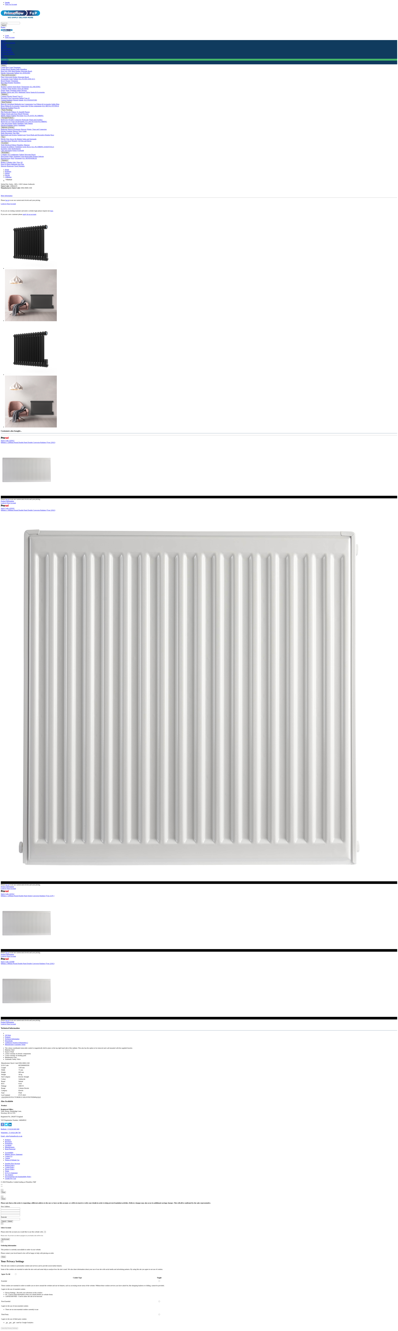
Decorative (4, 98)
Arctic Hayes (26, 147)
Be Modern (18, 139)
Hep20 (20, 114)
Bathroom (4, 129)
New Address (5, 1206)
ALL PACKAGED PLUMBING (36, 121)
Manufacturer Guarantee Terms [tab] (15, 1044)
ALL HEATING (34, 87)
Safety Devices (22, 90)
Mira (17, 133)
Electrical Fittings (10, 145)
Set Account (5, 1239)
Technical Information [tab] (12, 1039)
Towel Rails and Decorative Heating (38, 135)
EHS (9, 71)
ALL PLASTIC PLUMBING (34, 116)
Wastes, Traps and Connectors (37, 129)
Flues (2, 77)
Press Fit (17, 108)
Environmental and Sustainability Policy (18, 1177)
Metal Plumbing (6, 102)
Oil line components (35, 106)
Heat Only (4, 71)
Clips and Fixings (6, 123)
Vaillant (16, 73)
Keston (15, 77)
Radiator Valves (12, 125)
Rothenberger (16, 149)
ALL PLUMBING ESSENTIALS (42, 147)
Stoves (12, 139)
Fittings (3, 114)
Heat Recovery (6, 158)
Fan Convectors (13, 98)
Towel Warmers (19, 166)
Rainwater (25, 120)
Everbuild (20, 150)
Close (3, 1192)
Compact (4, 96)
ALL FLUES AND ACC (26, 79)
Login (7, 35)
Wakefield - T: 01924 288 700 (11, 1133)
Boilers (4, 65)
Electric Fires (5, 139)
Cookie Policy (9, 1167)
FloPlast (13, 116)
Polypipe (26, 114)
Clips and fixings (6, 150)
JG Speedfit (20, 112)
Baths (3, 133)
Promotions (8, 1143)
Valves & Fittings (23, 88)
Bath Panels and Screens (9, 135)
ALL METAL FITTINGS (50, 106)
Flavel (9, 141)
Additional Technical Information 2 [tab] (16, 1043)
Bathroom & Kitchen (8, 127)
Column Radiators (7, 100)
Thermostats (25, 87)
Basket (3, 27)
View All (19, 162)
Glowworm (10, 73)
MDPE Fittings (6, 116)
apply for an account (29, 214)
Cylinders (4, 88)
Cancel (4, 1221)
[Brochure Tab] (1, 1184)
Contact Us (8, 1156)
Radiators (4, 94)
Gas (9, 121)
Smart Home (16, 87)
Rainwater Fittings (10, 112)
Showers (24, 129)
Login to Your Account (8, 204)
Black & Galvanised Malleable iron (12, 104)
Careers (7, 1158)
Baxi (7, 67)
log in (7, 200)
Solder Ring (55, 104)
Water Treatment (11, 90)
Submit (10, 1221)
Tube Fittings (28, 123)
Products (8, 1140)
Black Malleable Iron (14, 164)
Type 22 (27, 98)
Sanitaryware (21, 135)
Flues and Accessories (8, 75)
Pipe (2, 112)
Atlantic (21, 100)
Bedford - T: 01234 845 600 (10, 1129)
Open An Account (11, 4)
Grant (11, 67)
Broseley (15, 141)
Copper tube (24, 106)
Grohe (24, 131)
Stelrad (21, 98)
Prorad (15, 96)
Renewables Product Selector (34, 156)
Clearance (5, 160)
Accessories (5, 79)
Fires (3, 137)
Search (4, 25)
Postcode (4, 1217)
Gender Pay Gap (10, 1178)
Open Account (10, 37)
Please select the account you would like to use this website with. (22, 1232)
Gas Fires (4, 141)
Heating (4, 85)
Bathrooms (4, 120)
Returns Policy (10, 1165)
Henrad (15, 100)
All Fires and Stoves (24, 141)
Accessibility (9, 1152)
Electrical (4, 125)
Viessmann (17, 67)
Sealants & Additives (8, 147)
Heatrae (7, 81)
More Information (6, 196)
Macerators (8, 133)
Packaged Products (7, 118)
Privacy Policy (10, 1169)
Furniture (9, 131)
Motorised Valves (24, 92)
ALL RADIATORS (30, 100)
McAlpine (20, 116)
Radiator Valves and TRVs (9, 92)
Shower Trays (17, 131)
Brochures (8, 1141)
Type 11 (20, 96)
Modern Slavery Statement (13, 1154)
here (51, 211)
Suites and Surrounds (29, 139)
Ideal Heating (16, 71)
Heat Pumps (5, 156)
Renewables (5, 152)
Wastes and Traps (12, 114)
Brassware (4, 108)
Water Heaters (12, 88)
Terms (7, 1171)
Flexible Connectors (15, 120)
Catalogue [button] (4, 63)
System (3, 69)
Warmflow (23, 69)
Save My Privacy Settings (9, 1328)
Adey (14, 162)
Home (7, 170)
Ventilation (21, 125)
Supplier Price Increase (12, 1163)
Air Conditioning (13, 154)
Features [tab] (7, 1037)
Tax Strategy (9, 1175)
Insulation (4, 149)
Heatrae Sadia (15, 69)
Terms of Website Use (12, 1160)
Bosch (8, 69)
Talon (9, 149)
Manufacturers (9, 1147)
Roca (52, 135)
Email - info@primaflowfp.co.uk (11, 1136)
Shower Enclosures (14, 129)
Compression (28, 104)
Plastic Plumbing (7, 110)
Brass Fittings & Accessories (10, 106)
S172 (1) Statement (11, 1173)
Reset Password (10, 1149)
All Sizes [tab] (8, 1035)
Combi (3, 67)
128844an (8, 177)
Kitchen (3, 131)
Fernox (14, 150)
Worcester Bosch (26, 71)
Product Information (7, 501)
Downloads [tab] (9, 1041)
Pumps (3, 90)
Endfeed (11, 108)
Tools (2, 145)
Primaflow (20, 145)
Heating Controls (6, 87)
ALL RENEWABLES (29, 158)
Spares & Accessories (38, 92)
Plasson (27, 112)
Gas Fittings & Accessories (42, 104)
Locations (8, 1145)
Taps (14, 133)
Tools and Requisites (18, 121)
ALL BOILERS (24, 73)
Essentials (5, 143)
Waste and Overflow (36, 120)
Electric (3, 73)
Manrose (27, 145)
